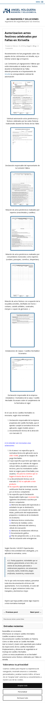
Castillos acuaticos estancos (12, 636)
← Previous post (11, 612)
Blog (34, 46)
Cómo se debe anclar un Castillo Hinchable (18, 641)
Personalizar (22, 692)
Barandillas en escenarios (11, 631)
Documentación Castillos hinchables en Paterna (20, 639)
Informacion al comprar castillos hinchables (18, 634)
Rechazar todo (22, 698)
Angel (29, 46)
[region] (22, 682)
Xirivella (7, 74)
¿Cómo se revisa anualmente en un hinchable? (19, 654)
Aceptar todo (22, 685)
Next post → (35, 612)
